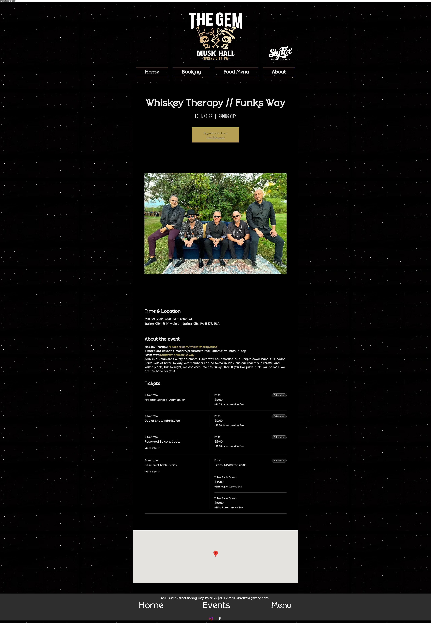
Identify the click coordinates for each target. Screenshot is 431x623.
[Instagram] (211, 618)
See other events (216, 137)
